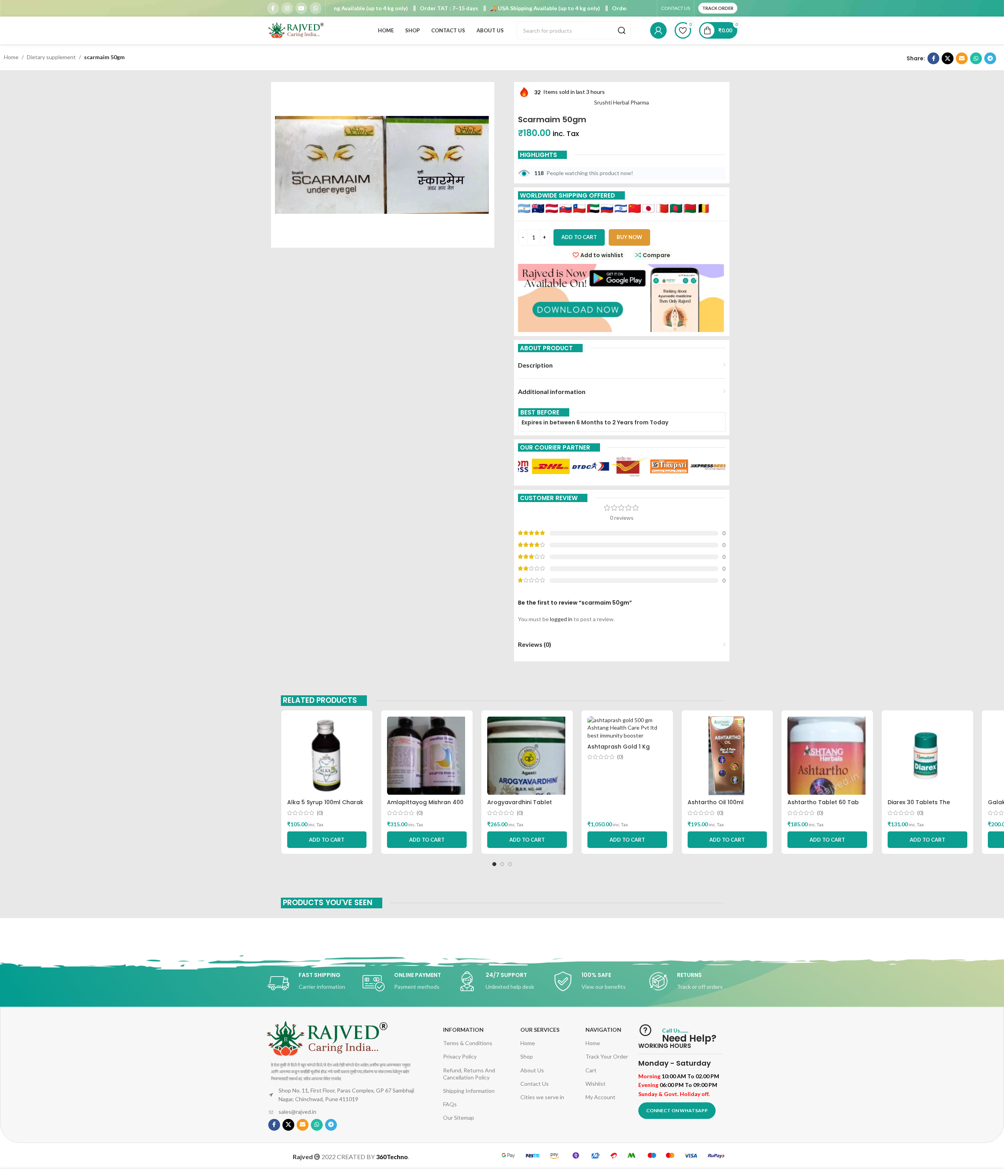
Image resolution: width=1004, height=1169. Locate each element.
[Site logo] (296, 29)
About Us (532, 1070)
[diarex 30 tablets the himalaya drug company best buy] (927, 755)
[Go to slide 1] (494, 864)
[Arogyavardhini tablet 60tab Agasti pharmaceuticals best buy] (527, 755)
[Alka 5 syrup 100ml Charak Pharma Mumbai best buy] (327, 755)
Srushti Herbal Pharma (621, 102)
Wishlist (595, 1083)
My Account (600, 1097)
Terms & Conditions (467, 1043)
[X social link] (948, 58)
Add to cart (579, 237)
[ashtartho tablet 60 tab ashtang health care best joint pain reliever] (827, 755)
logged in (561, 619)
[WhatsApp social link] (316, 8)
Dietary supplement (51, 57)
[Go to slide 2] (502, 864)
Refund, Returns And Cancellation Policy (469, 1074)
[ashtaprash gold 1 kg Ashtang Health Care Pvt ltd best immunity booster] (627, 727)
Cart (590, 1070)
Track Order (717, 8)
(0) (320, 813)
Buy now (629, 237)
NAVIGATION (603, 1029)
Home (11, 57)
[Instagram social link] (287, 8)
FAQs (450, 1104)
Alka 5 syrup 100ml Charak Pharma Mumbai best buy (325, 806)
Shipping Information (469, 1090)
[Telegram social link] (990, 58)
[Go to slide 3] (510, 864)
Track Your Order (606, 1056)
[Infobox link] (311, 983)
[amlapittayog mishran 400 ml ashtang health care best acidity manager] (427, 755)
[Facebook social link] (273, 8)
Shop (526, 1056)
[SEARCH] (622, 30)
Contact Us (534, 1083)
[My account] (658, 30)
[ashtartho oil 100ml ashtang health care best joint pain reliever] (727, 755)
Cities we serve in (542, 1097)
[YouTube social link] (301, 8)
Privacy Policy (460, 1056)
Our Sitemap (458, 1117)
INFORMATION (463, 1029)
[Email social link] (962, 58)
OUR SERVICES (539, 1029)
